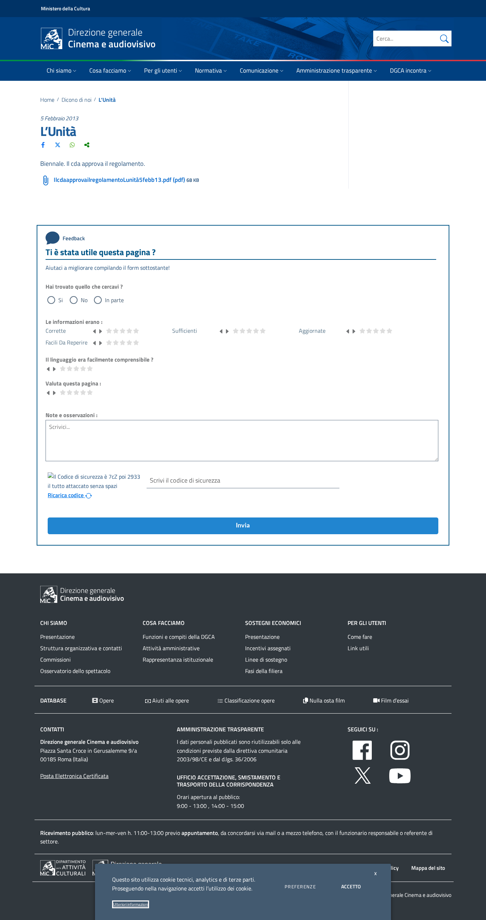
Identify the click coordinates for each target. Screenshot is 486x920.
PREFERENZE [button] (300, 886)
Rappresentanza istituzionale (178, 659)
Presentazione (57, 636)
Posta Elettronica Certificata (74, 776)
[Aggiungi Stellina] (100, 330)
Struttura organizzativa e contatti (81, 648)
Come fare (360, 636)
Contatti (52, 729)
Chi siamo (59, 70)
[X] (57, 145)
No (84, 300)
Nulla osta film (326, 700)
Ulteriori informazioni (130, 904)
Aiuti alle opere (170, 700)
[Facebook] (43, 145)
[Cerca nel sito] (444, 38)
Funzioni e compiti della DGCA (179, 636)
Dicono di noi (76, 99)
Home (47, 99)
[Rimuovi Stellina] (94, 330)
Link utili (358, 648)
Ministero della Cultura (65, 8)
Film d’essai (394, 700)
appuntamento (199, 833)
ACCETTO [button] (351, 886)
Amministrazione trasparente (334, 70)
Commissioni (55, 659)
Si (60, 300)
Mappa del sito (428, 868)
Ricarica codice (66, 495)
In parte (114, 300)
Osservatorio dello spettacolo (75, 671)
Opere (106, 700)
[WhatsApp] (72, 145)
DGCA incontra (408, 70)
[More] (87, 145)
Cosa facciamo (107, 70)
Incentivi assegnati (268, 648)
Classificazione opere (249, 700)
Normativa (208, 70)
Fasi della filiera (263, 671)
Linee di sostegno (266, 659)
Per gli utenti (160, 70)
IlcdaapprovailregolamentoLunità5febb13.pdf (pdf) (119, 179)
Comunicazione (259, 70)
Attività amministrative (171, 648)
